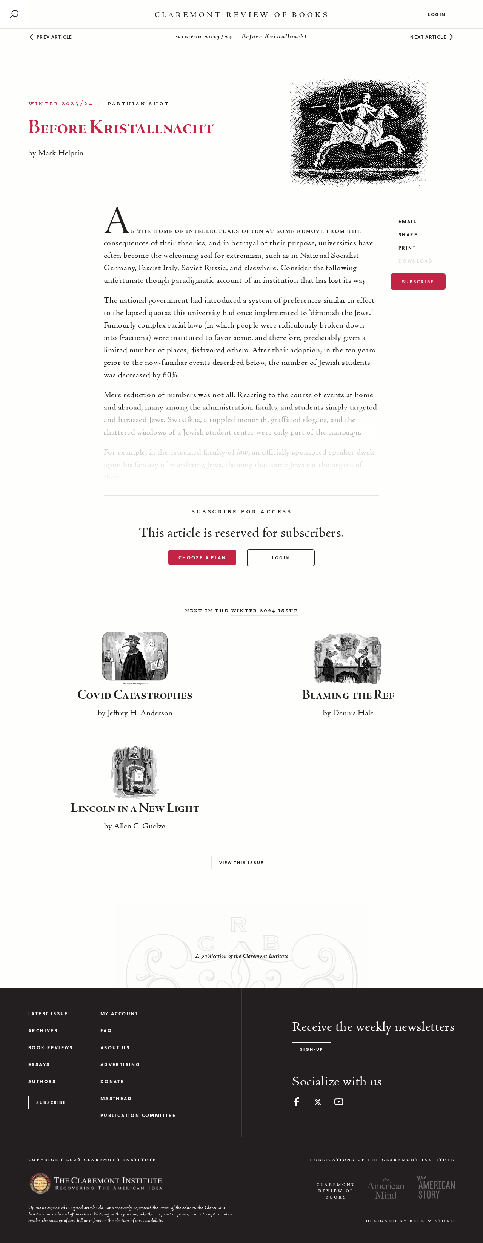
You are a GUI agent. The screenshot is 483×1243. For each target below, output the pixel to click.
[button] (14, 14)
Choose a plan (202, 557)
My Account (119, 1013)
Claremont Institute (265, 956)
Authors (42, 1081)
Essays (39, 1064)
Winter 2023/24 (203, 37)
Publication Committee (138, 1115)
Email (407, 221)
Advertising (120, 1064)
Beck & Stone (432, 1221)
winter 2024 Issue (264, 610)
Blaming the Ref (348, 695)
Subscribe (418, 281)
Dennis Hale (353, 713)
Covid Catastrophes (134, 695)
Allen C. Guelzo (140, 826)
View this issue (241, 862)
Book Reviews (50, 1047)
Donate (112, 1081)
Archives (43, 1030)
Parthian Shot (138, 104)
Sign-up (311, 1049)
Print (407, 248)
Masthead (116, 1098)
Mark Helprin (60, 153)
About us (115, 1047)
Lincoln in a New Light (135, 808)
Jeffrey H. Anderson (140, 713)
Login (437, 14)
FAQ (106, 1030)
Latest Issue (48, 1013)
